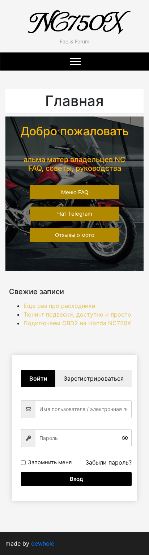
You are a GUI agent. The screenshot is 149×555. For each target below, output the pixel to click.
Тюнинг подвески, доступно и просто (77, 314)
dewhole (42, 543)
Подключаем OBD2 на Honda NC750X (77, 323)
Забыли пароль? (108, 462)
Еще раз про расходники (59, 305)
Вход (76, 478)
